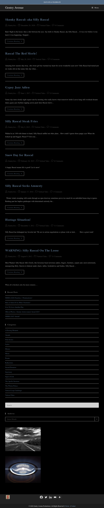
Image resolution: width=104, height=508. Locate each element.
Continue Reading (15, 41)
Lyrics (7, 344)
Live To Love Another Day (14, 307)
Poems (7, 358)
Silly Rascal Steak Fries (21, 121)
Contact (73, 506)
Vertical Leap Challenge (13, 390)
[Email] (55, 497)
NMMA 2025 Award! (12, 316)
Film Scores (9, 339)
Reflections (9, 363)
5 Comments (54, 127)
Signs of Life (9, 376)
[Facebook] (41, 497)
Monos (7, 349)
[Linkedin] (50, 497)
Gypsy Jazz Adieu (17, 87)
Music (7, 353)
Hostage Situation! (18, 219)
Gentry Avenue (14, 7)
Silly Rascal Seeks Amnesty (24, 185)
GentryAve (12, 25)
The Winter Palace (11, 386)
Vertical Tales (45, 25)
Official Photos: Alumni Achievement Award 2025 (22, 312)
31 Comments (59, 225)
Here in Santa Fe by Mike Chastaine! (17, 302)
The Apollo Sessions (12, 381)
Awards (7, 335)
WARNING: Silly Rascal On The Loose (32, 250)
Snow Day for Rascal (19, 155)
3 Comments (57, 191)
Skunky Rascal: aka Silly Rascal (27, 19)
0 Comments (59, 25)
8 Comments (58, 161)
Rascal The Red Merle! (21, 53)
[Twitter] (46, 497)
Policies (67, 506)
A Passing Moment (11, 330)
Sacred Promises (10, 367)
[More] (60, 497)
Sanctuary (8, 372)
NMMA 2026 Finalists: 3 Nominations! (18, 298)
